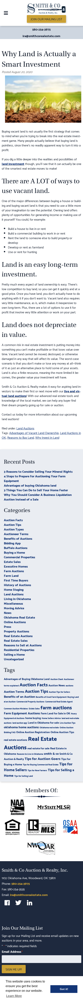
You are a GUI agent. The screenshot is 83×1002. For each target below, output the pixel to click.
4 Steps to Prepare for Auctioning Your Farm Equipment (34, 478)
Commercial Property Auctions (30, 701)
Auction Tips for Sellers (59, 691)
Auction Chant (56, 679)
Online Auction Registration (33, 732)
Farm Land (11, 575)
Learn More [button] (14, 996)
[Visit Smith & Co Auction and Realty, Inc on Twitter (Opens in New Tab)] (18, 903)
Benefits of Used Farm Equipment (51, 697)
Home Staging (14, 589)
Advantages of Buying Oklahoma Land (27, 678)
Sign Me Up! (14, 969)
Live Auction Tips (67, 722)
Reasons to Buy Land (20, 437)
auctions (69, 685)
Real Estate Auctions (18, 635)
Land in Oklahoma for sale (43, 722)
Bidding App (12, 543)
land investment (13, 163)
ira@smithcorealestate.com (41, 35)
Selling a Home (14, 654)
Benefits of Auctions (18, 538)
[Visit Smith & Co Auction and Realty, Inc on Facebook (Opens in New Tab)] (7, 903)
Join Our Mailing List (46, 18)
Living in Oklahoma (17, 598)
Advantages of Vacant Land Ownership (34, 432)
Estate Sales (12, 561)
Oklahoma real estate (49, 727)
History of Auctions (17, 584)
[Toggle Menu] (6, 13)
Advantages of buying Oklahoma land (30, 485)
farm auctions (56, 707)
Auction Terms (14, 691)
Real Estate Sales (16, 640)
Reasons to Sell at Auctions (23, 645)
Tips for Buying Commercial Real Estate (40, 764)
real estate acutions (15, 739)
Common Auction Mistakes (16, 708)
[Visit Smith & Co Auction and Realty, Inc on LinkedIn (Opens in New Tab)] (29, 903)
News (7, 612)
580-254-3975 (41, 29)
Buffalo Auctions (15, 547)
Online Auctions (15, 621)
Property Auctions (16, 631)
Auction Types (14, 529)
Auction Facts (13, 519)
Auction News (56, 685)
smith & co (51, 753)
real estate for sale (38, 748)
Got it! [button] (64, 989)
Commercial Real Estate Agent (59, 701)
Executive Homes (16, 566)
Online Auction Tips (62, 732)
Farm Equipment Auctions (22, 713)
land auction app (19, 722)
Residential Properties (19, 649)
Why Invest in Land (47, 437)
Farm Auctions (14, 570)
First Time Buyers (16, 580)
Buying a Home (14, 552)
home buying (33, 718)
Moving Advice (14, 607)
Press (7, 626)
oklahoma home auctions (21, 726)
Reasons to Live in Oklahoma (30, 754)
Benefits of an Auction (19, 696)
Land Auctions (25, 428)
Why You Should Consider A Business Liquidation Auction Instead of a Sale (38, 497)
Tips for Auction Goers (42, 758)
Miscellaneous (13, 603)
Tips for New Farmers (37, 770)
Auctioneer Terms (16, 533)
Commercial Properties (19, 556)
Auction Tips (12, 524)
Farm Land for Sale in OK (55, 713)
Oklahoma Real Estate (19, 617)
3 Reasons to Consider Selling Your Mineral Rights (38, 471)
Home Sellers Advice (51, 718)
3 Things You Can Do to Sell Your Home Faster (36, 489)
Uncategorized (14, 658)
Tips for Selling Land (23, 776)
